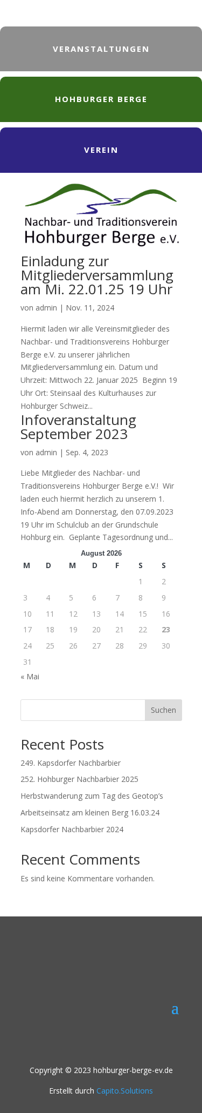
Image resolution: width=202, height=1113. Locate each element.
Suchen (163, 710)
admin (46, 307)
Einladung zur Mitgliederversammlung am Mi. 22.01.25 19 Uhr (96, 275)
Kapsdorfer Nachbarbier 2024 (71, 829)
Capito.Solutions (124, 1090)
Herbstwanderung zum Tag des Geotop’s (91, 796)
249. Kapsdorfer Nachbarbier (70, 763)
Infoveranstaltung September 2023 (78, 426)
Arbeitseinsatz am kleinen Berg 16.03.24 (89, 812)
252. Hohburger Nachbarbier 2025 (79, 779)
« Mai (29, 676)
